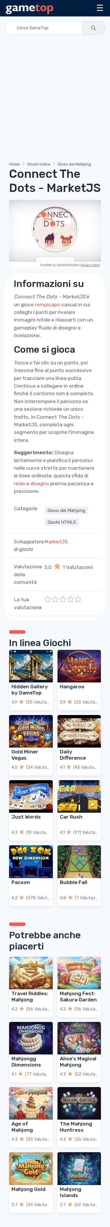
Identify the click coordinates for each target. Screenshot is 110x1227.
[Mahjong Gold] (31, 1168)
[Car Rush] (79, 796)
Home (14, 164)
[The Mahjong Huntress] (79, 1103)
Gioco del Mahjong (74, 164)
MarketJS (56, 542)
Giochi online (38, 164)
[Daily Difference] (79, 731)
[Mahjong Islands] (79, 1168)
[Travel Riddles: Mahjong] (31, 973)
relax (19, 483)
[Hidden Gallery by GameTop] (31, 666)
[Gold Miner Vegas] (31, 731)
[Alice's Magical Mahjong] (79, 1038)
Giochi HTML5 (62, 522)
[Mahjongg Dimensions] (31, 1038)
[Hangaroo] (79, 666)
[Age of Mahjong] (31, 1103)
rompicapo (47, 304)
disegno (40, 483)
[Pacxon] (31, 861)
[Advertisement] (55, 99)
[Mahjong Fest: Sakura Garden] (79, 973)
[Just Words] (31, 796)
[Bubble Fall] (79, 861)
